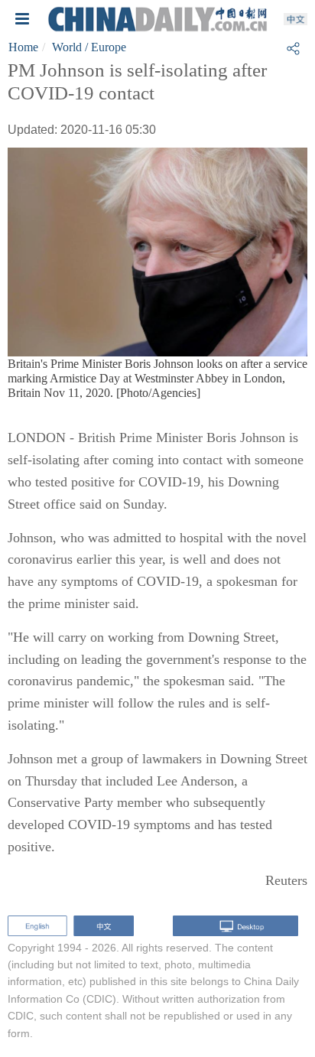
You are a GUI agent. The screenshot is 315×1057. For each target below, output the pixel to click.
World (67, 47)
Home (23, 47)
